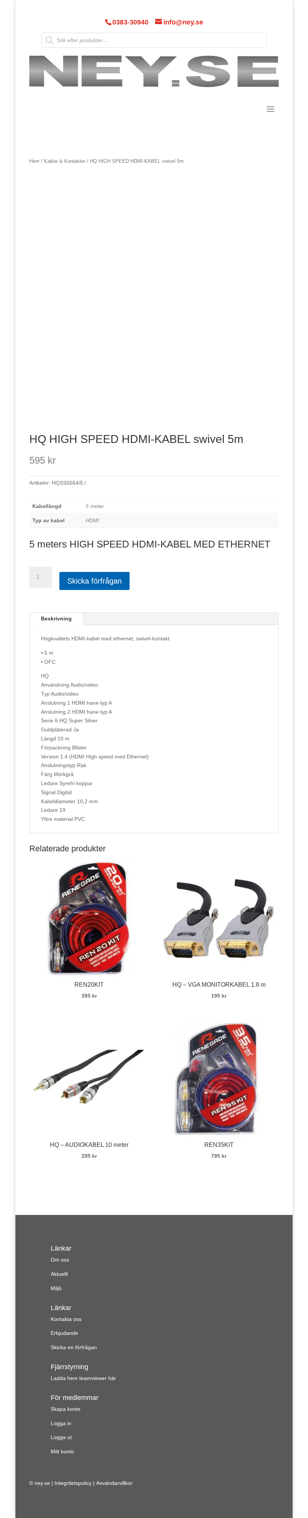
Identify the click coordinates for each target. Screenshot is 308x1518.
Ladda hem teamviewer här (83, 1378)
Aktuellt (59, 1274)
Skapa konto (65, 1409)
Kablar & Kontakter (64, 161)
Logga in (61, 1423)
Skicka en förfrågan (74, 1347)
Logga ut (61, 1437)
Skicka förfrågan (94, 581)
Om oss (60, 1260)
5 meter (95, 506)
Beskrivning (56, 619)
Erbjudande (64, 1333)
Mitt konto (62, 1451)
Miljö (56, 1288)
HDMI (92, 520)
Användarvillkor (114, 1483)
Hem (34, 161)
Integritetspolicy (73, 1483)
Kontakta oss (66, 1319)
